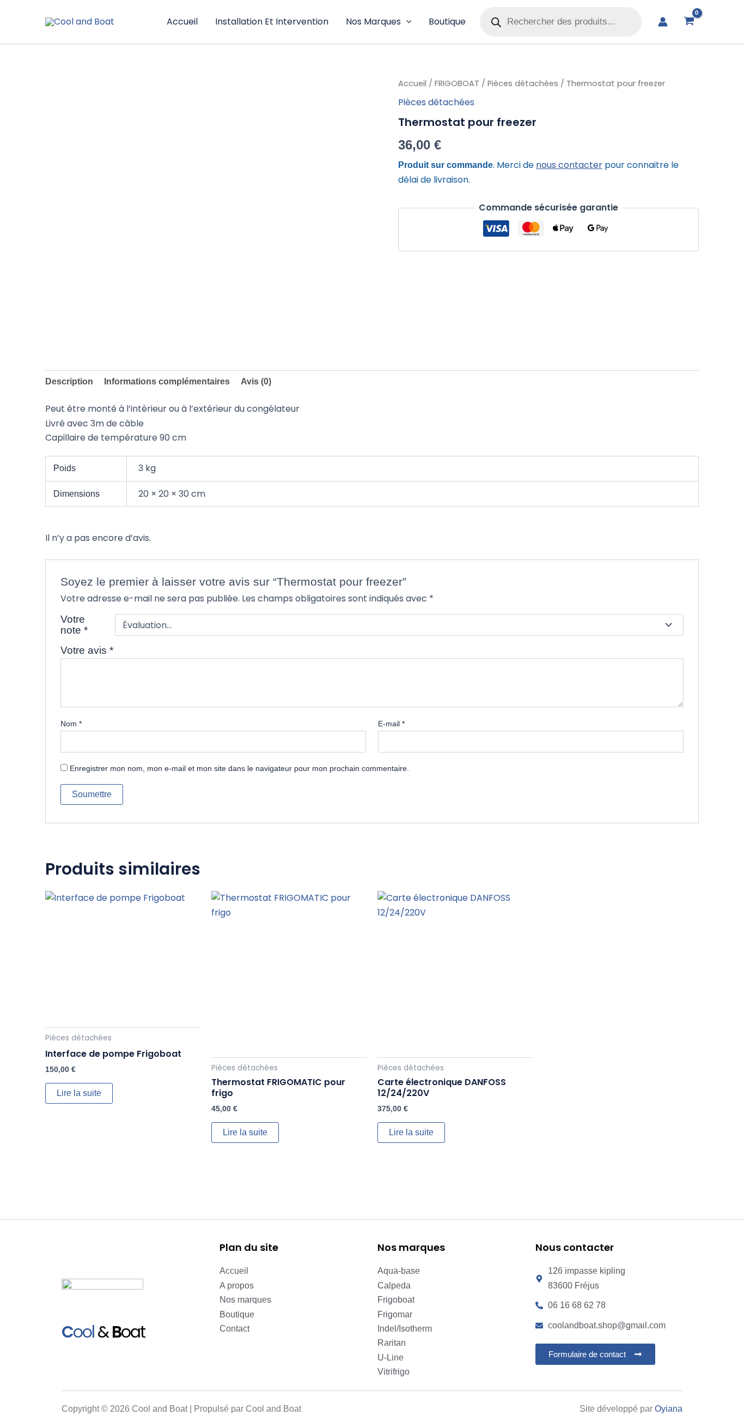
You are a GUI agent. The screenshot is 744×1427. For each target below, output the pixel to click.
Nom (71, 723)
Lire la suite (79, 1093)
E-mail (391, 723)
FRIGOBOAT (457, 83)
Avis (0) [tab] (256, 381)
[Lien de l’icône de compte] (663, 22)
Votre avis (86, 650)
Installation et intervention (271, 21)
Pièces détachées (522, 83)
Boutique (447, 21)
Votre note (74, 625)
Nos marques (373, 21)
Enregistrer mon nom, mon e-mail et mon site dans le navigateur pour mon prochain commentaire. (239, 768)
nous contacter (569, 165)
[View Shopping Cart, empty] (689, 22)
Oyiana (668, 1408)
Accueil (182, 21)
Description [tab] (69, 381)
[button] (406, 22)
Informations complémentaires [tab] (167, 381)
